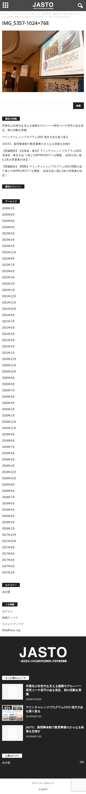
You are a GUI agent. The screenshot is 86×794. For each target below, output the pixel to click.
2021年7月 (8, 321)
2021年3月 (8, 340)
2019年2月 (8, 465)
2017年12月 (9, 534)
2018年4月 (8, 516)
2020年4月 (8, 396)
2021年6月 (8, 327)
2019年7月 (8, 446)
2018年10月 (9, 478)
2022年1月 (8, 290)
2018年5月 (8, 509)
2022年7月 (8, 264)
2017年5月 (8, 566)
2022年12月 (9, 252)
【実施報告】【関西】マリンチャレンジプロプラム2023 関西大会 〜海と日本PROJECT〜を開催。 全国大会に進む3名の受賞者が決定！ (42, 171)
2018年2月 (8, 528)
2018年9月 (8, 484)
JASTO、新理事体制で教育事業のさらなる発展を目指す (36, 143)
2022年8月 (8, 258)
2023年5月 (8, 233)
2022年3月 (8, 277)
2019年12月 (9, 421)
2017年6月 (8, 559)
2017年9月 (8, 547)
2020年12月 (9, 359)
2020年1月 (8, 415)
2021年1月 (8, 352)
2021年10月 (9, 308)
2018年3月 (8, 522)
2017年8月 (8, 553)
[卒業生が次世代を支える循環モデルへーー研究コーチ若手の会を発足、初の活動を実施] (12, 692)
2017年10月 (9, 541)
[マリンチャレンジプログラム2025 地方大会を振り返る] (12, 713)
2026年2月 (8, 208)
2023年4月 (8, 239)
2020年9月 (8, 377)
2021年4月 (8, 333)
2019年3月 (8, 459)
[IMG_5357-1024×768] (43, 61)
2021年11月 (9, 302)
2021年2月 (8, 346)
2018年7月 (8, 497)
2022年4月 (8, 271)
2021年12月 (9, 296)
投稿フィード (10, 617)
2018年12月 (9, 472)
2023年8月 (8, 220)
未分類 (6, 592)
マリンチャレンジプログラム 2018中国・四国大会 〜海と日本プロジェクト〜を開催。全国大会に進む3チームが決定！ (42, 15)
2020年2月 (8, 409)
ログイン (7, 611)
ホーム (5, 13)
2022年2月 (8, 283)
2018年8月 (8, 490)
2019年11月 (9, 428)
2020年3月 (8, 403)
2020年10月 (9, 371)
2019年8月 (8, 440)
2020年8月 (8, 384)
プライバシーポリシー (43, 783)
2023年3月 (8, 246)
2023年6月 (8, 227)
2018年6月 (8, 503)
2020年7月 (8, 390)
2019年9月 (8, 434)
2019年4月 (8, 453)
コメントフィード (13, 624)
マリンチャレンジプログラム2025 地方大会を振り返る (35, 137)
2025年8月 (8, 214)
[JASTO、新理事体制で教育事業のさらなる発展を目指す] (12, 733)
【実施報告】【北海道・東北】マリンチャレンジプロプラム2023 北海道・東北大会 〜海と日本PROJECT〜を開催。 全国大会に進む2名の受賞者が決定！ (42, 155)
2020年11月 (9, 365)
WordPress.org (11, 630)
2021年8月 (8, 315)
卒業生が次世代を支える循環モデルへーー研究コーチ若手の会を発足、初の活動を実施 (42, 128)
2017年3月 (8, 572)
